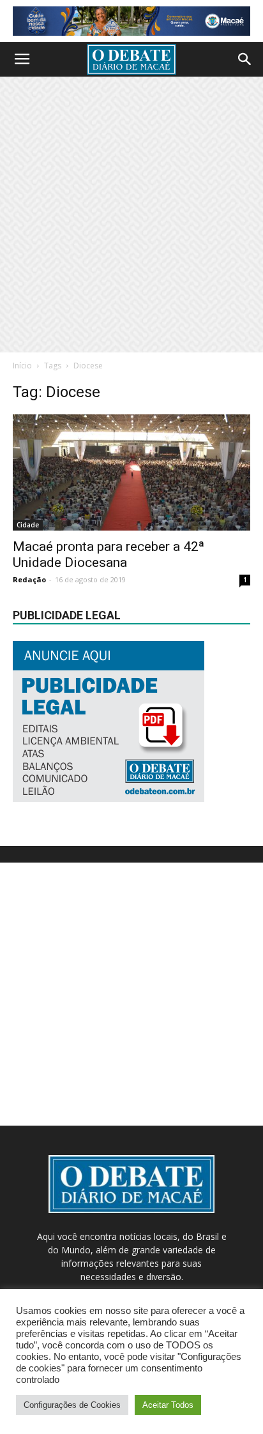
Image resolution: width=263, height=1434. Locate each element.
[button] (245, 59)
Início (22, 365)
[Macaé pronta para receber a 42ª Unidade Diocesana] (131, 472)
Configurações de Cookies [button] (72, 1405)
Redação (29, 579)
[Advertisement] (131, 214)
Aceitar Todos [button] (167, 1405)
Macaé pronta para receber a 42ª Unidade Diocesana (108, 554)
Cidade (28, 524)
